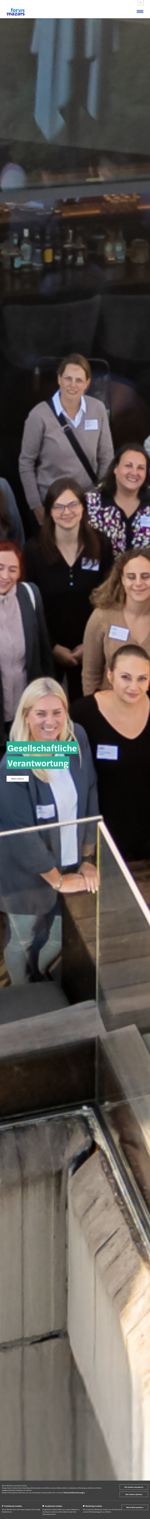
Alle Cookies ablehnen (134, 1494)
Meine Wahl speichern (134, 1507)
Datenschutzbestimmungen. (74, 1492)
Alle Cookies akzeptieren (133, 1487)
